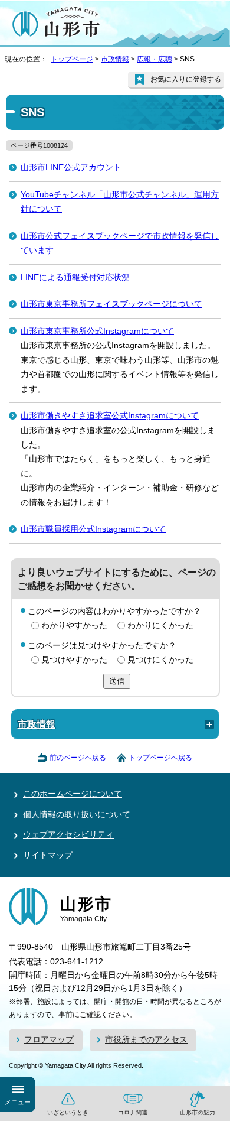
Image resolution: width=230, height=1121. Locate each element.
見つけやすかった (74, 659)
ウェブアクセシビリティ (68, 834)
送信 (116, 681)
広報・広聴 (154, 59)
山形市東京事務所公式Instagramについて (97, 331)
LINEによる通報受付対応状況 (75, 277)
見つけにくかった (160, 659)
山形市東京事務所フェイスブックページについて (111, 304)
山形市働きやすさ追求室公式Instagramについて (110, 415)
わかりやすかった (74, 625)
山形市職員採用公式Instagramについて (93, 529)
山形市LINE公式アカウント (71, 167)
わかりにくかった (160, 625)
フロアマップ (49, 1039)
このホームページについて (72, 793)
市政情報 (115, 59)
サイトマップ (48, 855)
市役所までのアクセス (146, 1039)
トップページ (72, 59)
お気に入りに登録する (185, 79)
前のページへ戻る (78, 757)
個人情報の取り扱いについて (76, 814)
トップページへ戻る (160, 757)
